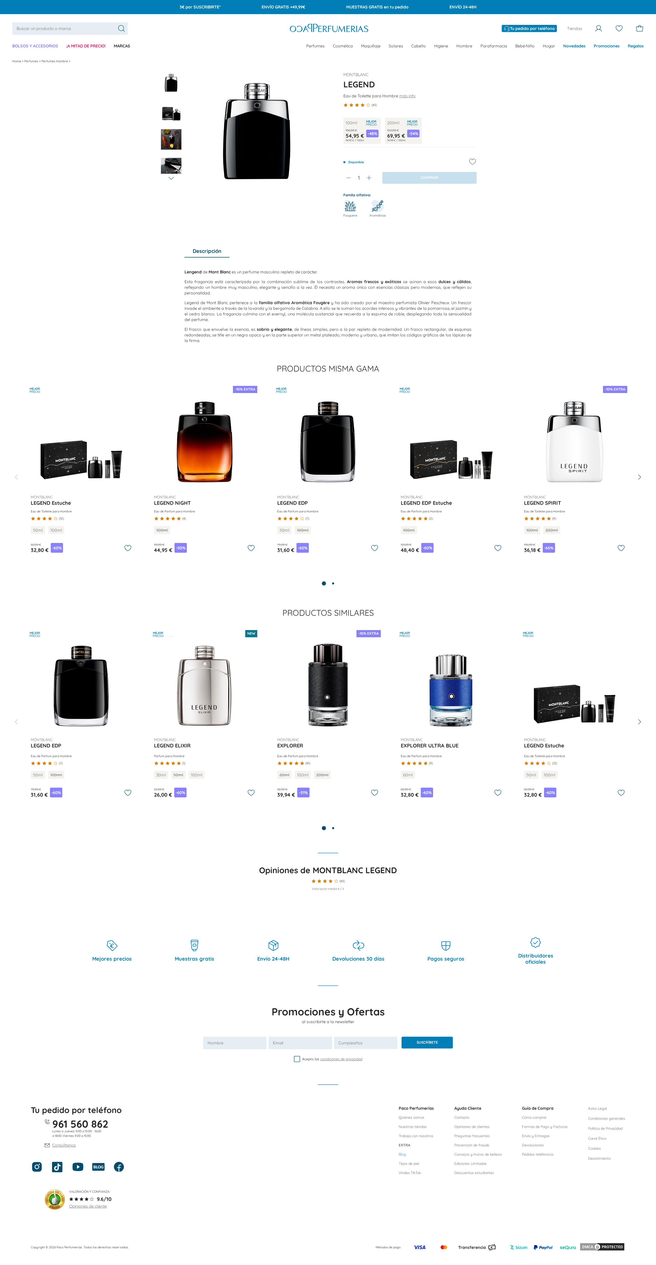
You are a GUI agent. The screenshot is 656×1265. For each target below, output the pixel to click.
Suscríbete (427, 1042)
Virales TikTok (410, 1172)
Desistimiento (599, 1158)
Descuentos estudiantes (474, 1172)
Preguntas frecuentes (472, 1136)
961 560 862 (80, 1123)
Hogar (549, 45)
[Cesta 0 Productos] (639, 28)
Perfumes (315, 45)
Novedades (574, 45)
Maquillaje (371, 45)
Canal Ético (597, 1138)
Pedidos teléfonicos (538, 1154)
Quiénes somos (411, 1117)
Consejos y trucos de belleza (477, 1154)
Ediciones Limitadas (470, 1163)
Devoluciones (533, 1145)
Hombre (464, 45)
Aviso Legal (597, 1108)
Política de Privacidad (605, 1128)
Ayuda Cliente (467, 1108)
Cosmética (343, 45)
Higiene (441, 45)
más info (407, 95)
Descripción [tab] (207, 251)
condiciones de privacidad (341, 1059)
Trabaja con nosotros (416, 1136)
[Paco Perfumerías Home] (329, 28)
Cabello (418, 45)
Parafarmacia (493, 45)
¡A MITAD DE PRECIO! (86, 45)
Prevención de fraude (471, 1145)
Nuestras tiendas (413, 1126)
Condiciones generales (606, 1118)
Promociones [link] (607, 45)
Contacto (461, 1117)
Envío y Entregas (536, 1136)
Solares (396, 45)
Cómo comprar (534, 1117)
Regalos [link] (636, 45)
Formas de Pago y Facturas (545, 1126)
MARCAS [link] (122, 45)
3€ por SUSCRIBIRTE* (200, 6)
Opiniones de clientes (471, 1126)
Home (17, 61)
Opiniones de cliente (88, 1206)
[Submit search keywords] (121, 28)
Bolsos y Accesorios (35, 45)
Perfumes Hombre (55, 61)
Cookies (594, 1148)
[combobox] (70, 28)
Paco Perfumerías (416, 1108)
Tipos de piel (409, 1163)
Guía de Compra (538, 1108)
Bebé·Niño (525, 45)
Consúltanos (64, 1145)
